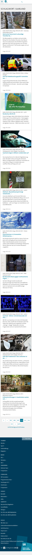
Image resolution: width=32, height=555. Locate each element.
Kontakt (3, 494)
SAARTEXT (3, 502)
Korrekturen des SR (6, 538)
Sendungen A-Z (5, 482)
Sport (2, 446)
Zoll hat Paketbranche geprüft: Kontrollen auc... (15, 77)
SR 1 (2, 457)
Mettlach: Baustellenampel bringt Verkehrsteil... (13, 193)
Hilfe (2, 499)
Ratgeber (3, 451)
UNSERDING (4, 465)
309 (18, 420)
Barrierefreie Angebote (7, 504)
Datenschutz (4, 536)
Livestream (4, 485)
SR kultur (3, 460)
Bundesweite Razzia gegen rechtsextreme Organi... (15, 277)
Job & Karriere (4, 528)
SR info (3, 443)
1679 (19, 424)
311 (25, 420)
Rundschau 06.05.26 (9, 114)
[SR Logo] (6, 2)
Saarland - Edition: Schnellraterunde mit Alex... (15, 317)
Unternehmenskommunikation (9, 525)
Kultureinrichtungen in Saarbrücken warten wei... (16, 398)
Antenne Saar (4, 468)
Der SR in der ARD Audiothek (8, 515)
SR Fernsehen (4, 477)
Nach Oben (28, 438)
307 (11, 420)
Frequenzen (4, 470)
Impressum (4, 531)
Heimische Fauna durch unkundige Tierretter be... (13, 35)
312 (29, 420)
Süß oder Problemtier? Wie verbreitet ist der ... (15, 357)
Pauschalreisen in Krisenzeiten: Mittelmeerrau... (12, 235)
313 (12, 424)
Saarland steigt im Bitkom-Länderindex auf (16, 153)
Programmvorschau (6, 479)
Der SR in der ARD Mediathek (8, 512)
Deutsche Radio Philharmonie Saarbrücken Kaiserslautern (12, 542)
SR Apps (3, 509)
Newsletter (4, 496)
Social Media (4, 507)
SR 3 (2, 463)
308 (14, 420)
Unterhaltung (4, 448)
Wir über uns (4, 523)
